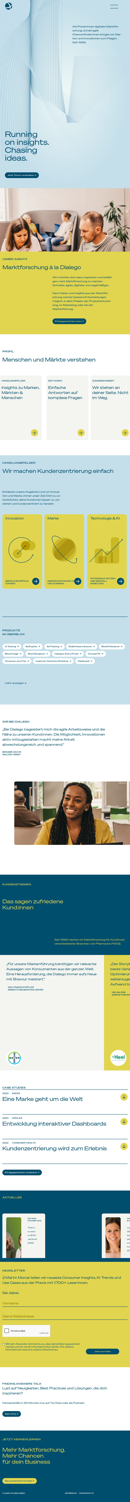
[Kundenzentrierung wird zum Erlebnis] (65, 1158)
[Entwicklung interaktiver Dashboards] (65, 1133)
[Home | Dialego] (10, 7)
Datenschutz (50, 1349)
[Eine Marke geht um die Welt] (65, 1109)
